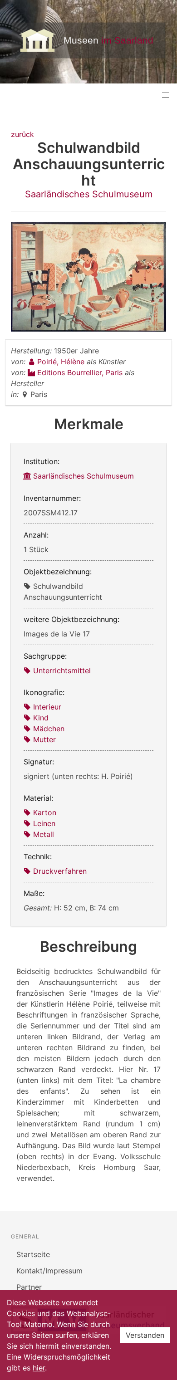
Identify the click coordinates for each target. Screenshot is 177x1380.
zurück (22, 134)
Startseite (33, 1254)
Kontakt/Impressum (49, 1270)
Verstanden (145, 1335)
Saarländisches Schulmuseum (88, 194)
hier (39, 1367)
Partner (29, 1287)
